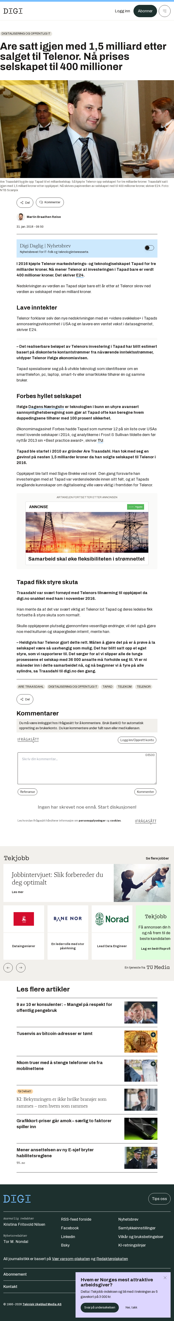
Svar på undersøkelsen (99, 1307)
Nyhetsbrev (128, 1219)
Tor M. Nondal (15, 1242)
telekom (125, 686)
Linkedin (68, 1237)
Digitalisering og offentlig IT (26, 33)
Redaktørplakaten (112, 1259)
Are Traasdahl (31, 686)
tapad (107, 686)
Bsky (65, 1245)
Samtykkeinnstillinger (137, 1228)
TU (100, 440)
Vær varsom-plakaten (71, 1259)
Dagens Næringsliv (46, 407)
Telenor (144, 686)
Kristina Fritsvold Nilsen (24, 1224)
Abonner (145, 11)
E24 (80, 275)
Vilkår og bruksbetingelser (140, 1237)
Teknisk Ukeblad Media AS (42, 1304)
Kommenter (52, 202)
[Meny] (165, 11)
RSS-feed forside (76, 1219)
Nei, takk (131, 1307)
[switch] (149, 247)
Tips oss (159, 1199)
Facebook (70, 1228)
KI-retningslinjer (132, 1245)
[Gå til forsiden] (12, 11)
